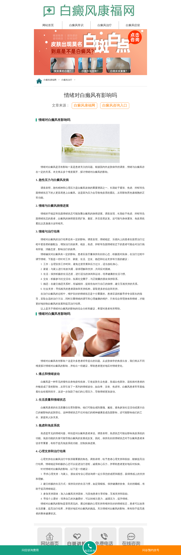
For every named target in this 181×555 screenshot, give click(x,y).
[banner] (90, 74)
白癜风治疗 (105, 25)
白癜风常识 (76, 25)
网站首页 (48, 25)
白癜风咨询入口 (114, 105)
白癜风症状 (133, 25)
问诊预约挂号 (150, 550)
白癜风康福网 (50, 80)
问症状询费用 (30, 550)
